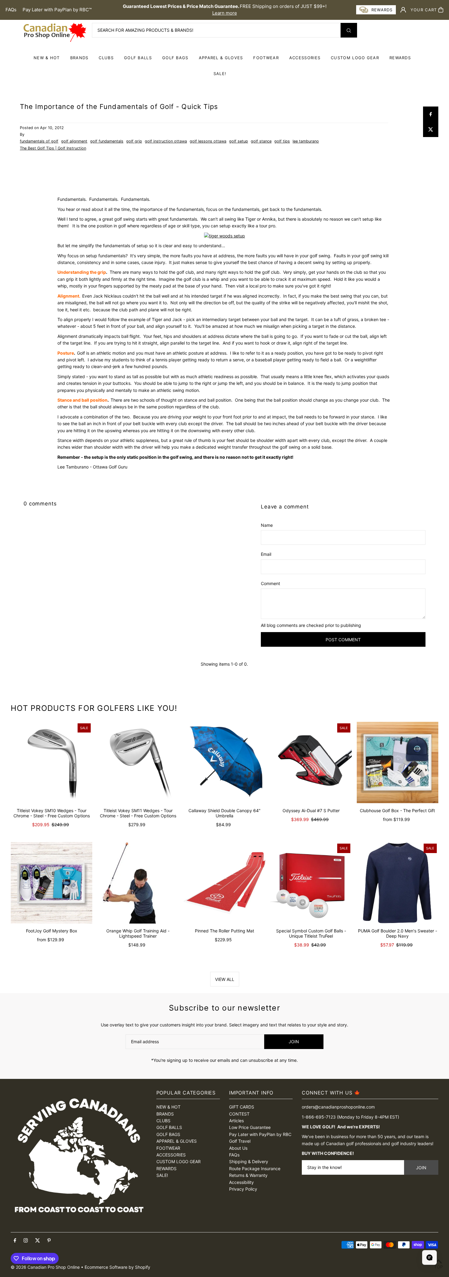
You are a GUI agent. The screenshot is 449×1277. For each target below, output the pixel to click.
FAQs (10, 10)
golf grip (134, 141)
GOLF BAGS (175, 57)
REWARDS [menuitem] (400, 57)
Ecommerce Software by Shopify (117, 1267)
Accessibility (241, 1182)
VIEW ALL (224, 979)
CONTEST (239, 1113)
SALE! (220, 73)
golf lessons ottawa (208, 141)
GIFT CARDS (241, 1106)
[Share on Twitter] (430, 129)
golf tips (282, 141)
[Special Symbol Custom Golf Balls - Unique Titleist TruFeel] (311, 883)
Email (266, 554)
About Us (238, 1148)
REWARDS (166, 1168)
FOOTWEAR (266, 57)
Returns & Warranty (248, 1175)
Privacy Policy (243, 1189)
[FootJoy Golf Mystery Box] (51, 883)
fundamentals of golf (39, 141)
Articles (236, 1120)
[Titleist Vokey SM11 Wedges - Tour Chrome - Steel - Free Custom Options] (138, 762)
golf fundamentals (106, 141)
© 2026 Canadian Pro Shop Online (45, 1267)
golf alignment (74, 141)
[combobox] (224, 30)
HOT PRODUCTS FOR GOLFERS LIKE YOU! (94, 708)
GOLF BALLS (138, 57)
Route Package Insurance (254, 1168)
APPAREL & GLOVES (221, 57)
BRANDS (79, 57)
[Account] (403, 10)
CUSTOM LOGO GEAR (355, 57)
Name (267, 525)
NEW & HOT (47, 57)
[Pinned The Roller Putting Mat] (224, 883)
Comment (270, 583)
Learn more (224, 13)
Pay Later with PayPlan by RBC (260, 1134)
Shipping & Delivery (248, 1161)
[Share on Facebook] (430, 114)
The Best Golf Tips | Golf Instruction (53, 148)
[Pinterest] (49, 1240)
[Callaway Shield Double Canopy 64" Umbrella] (224, 762)
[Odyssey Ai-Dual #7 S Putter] (311, 762)
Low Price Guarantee (250, 1127)
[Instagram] (26, 1240)
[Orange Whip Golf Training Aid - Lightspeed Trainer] (138, 883)
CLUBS (106, 57)
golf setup (238, 141)
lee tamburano (306, 141)
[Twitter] (37, 1240)
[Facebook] (15, 1240)
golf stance (261, 141)
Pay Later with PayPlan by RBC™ (57, 10)
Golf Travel (239, 1141)
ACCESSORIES (304, 57)
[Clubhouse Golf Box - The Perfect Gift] (397, 762)
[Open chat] (429, 1257)
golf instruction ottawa (166, 141)
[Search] (349, 30)
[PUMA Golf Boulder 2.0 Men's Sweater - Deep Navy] (397, 883)
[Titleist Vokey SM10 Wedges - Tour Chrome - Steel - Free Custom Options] (51, 762)
